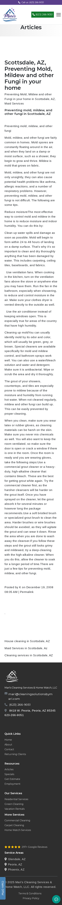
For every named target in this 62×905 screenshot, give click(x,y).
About (8, 744)
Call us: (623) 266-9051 (33, 2)
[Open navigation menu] (58, 14)
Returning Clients (15, 754)
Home (8, 739)
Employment (12, 783)
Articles (9, 769)
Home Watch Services (18, 830)
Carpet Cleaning (14, 825)
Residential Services (16, 799)
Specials (9, 774)
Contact (9, 749)
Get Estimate (12, 779)
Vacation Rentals (15, 808)
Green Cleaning (14, 804)
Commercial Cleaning (17, 820)
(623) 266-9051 (44, 14)
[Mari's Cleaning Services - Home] (10, 14)
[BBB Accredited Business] (16, 722)
